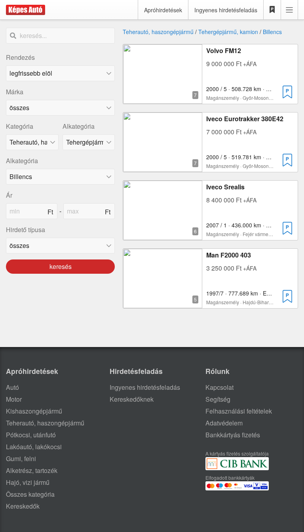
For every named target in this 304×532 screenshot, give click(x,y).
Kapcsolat (219, 387)
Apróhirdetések (163, 10)
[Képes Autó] (25, 10)
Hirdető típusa (25, 229)
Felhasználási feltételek (238, 411)
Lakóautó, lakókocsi (34, 446)
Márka (14, 91)
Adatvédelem (224, 422)
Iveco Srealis (225, 186)
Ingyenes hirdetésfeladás (225, 10)
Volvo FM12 (223, 50)
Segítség (217, 399)
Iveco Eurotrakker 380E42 (244, 118)
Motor (14, 399)
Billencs (272, 32)
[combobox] (60, 108)
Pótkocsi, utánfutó (31, 434)
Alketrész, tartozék (31, 470)
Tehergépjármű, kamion (228, 32)
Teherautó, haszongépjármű (158, 32)
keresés (60, 266)
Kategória (19, 126)
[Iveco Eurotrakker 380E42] (162, 167)
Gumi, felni (21, 458)
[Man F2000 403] (162, 303)
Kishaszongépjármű (34, 411)
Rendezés (20, 57)
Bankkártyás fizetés (232, 434)
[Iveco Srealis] (162, 235)
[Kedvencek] (272, 10)
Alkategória (79, 126)
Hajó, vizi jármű (27, 482)
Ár (9, 195)
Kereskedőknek (132, 399)
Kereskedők (23, 506)
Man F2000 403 (228, 254)
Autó (12, 387)
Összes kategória (30, 494)
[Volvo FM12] (162, 98)
